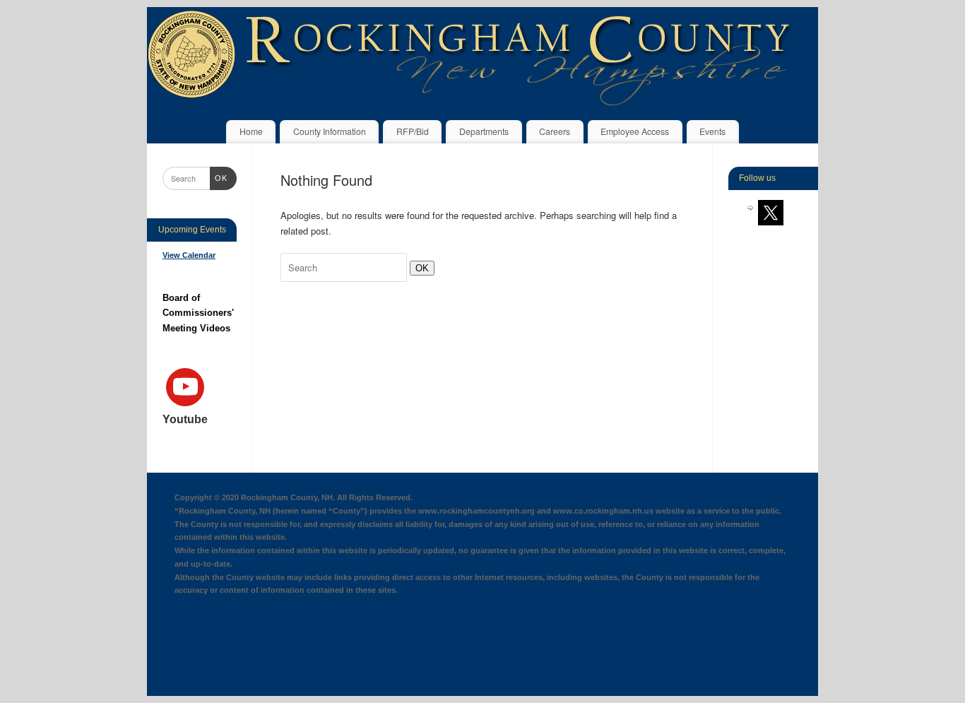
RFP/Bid (412, 131)
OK (419, 267)
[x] (770, 212)
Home (251, 131)
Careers (554, 131)
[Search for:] (345, 267)
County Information (329, 131)
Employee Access (634, 131)
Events (712, 131)
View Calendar (188, 255)
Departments (484, 131)
